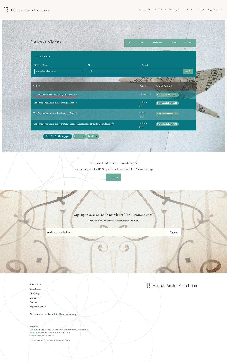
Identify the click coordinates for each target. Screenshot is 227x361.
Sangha (33, 302)
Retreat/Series (41, 65)
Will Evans (33, 332)
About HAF (35, 284)
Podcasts (188, 42)
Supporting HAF (215, 9)
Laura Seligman (42, 329)
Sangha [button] (199, 9)
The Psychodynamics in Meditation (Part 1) (55, 103)
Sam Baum (36, 335)
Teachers (34, 298)
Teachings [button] (174, 9)
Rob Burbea (35, 289)
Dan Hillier (33, 329)
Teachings (35, 293)
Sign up (174, 232)
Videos (173, 42)
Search (145, 65)
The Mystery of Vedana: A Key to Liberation (55, 94)
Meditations (157, 42)
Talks (141, 42)
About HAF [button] (144, 9)
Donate (113, 177)
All (130, 42)
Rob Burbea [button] (159, 9)
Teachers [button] (187, 9)
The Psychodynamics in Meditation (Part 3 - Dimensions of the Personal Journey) (73, 124)
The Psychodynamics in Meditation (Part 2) (55, 113)
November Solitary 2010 (167, 94)
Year (90, 65)
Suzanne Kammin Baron (58, 329)
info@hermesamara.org (65, 314)
